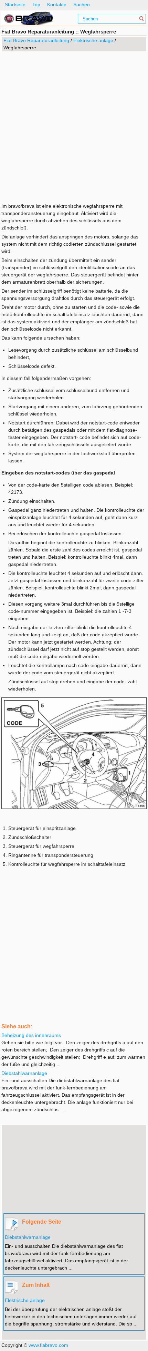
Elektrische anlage (93, 40)
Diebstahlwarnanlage (28, 1237)
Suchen (81, 4)
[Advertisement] (74, 126)
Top (36, 4)
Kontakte (56, 4)
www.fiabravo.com (48, 1345)
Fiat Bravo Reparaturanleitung (36, 40)
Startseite (15, 4)
